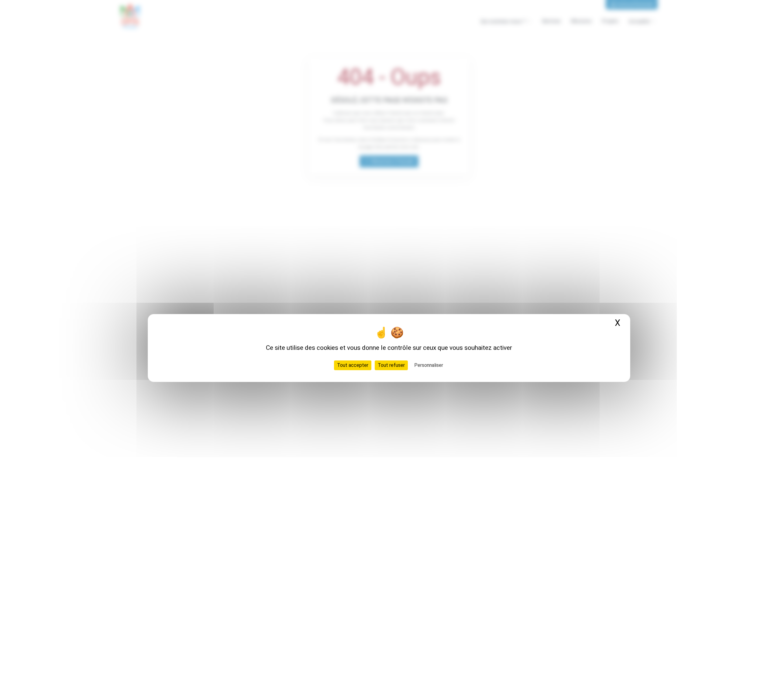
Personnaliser (428, 365)
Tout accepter (352, 365)
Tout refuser (391, 365)
